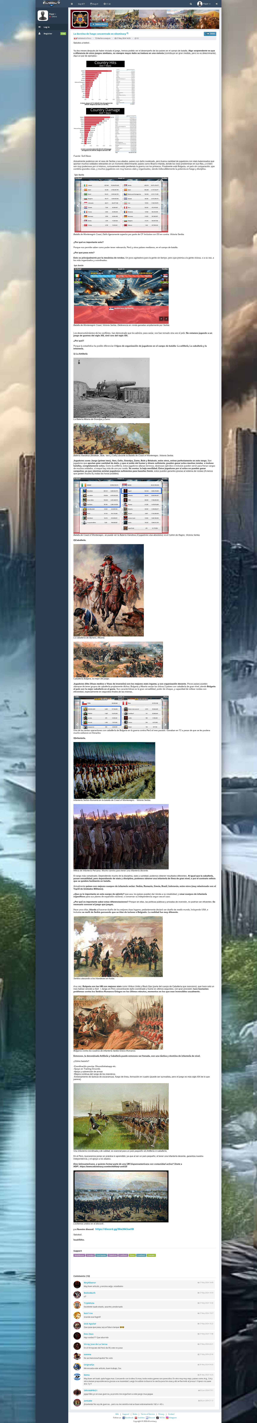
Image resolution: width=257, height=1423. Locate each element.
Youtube (141, 1417)
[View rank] (131, 20)
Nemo (132, 1255)
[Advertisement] (145, 1265)
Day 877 (81, 4)
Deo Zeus (88, 1333)
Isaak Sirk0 (95, 20)
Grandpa (90, 1255)
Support (125, 1414)
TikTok (162, 1417)
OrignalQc (89, 1364)
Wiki (117, 1414)
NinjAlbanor (79, 1255)
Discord (151, 1417)
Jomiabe (151, 1255)
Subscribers (99, 24)
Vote (210, 33)
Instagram (172, 1417)
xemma (87, 1354)
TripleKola (113, 1255)
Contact (171, 1414)
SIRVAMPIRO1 (90, 1390)
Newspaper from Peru (116, 20)
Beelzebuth (89, 1292)
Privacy (161, 1414)
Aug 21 (95, 4)
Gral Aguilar (101, 1255)
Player (52, 14)
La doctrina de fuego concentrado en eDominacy (100, 33)
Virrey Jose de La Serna (95, 1344)
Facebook (129, 1417)
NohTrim (88, 1313)
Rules (135, 1414)
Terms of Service (148, 1414)
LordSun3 (123, 1255)
